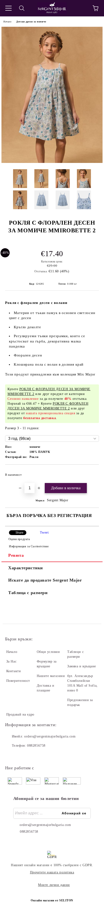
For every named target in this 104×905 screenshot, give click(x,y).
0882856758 (36, 745)
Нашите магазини (51, 676)
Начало (7, 21)
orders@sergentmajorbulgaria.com (49, 736)
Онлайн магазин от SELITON (52, 900)
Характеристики (25, 567)
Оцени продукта (19, 539)
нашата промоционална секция (50, 413)
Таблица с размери (28, 592)
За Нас (11, 661)
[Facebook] (11, 755)
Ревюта (16, 555)
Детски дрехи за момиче (31, 21)
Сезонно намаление (23, 399)
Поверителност (18, 681)
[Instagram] (22, 755)
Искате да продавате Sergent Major (45, 580)
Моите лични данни (54, 885)
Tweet (44, 532)
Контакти (13, 671)
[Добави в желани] (92, 473)
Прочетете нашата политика (52, 872)
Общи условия (48, 652)
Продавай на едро (20, 714)
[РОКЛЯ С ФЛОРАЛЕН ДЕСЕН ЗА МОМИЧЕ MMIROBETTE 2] (52, 162)
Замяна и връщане (81, 666)
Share (19, 532)
